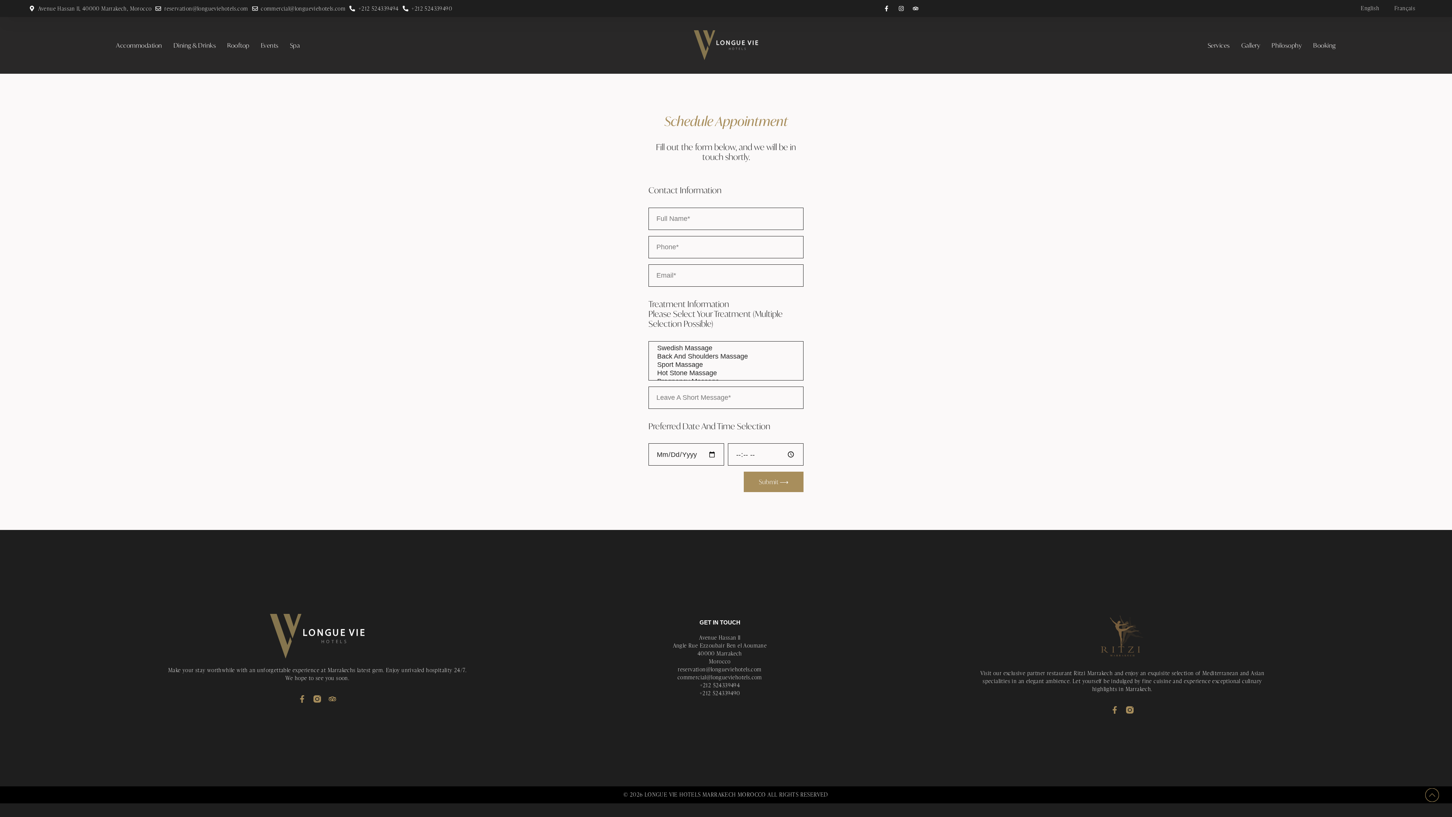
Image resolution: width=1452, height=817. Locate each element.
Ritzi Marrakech (1093, 673)
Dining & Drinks (195, 45)
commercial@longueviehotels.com (720, 677)
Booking (1324, 45)
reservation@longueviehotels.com (720, 669)
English (1370, 8)
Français (1405, 8)
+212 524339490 (720, 693)
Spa (295, 45)
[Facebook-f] (302, 699)
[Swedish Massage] (726, 348)
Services (1219, 45)
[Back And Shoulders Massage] (726, 357)
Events (270, 45)
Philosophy (1287, 45)
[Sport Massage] (726, 365)
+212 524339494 (720, 685)
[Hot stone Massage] (726, 373)
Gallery (1251, 45)
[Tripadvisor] (332, 699)
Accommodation (139, 45)
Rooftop (238, 45)
